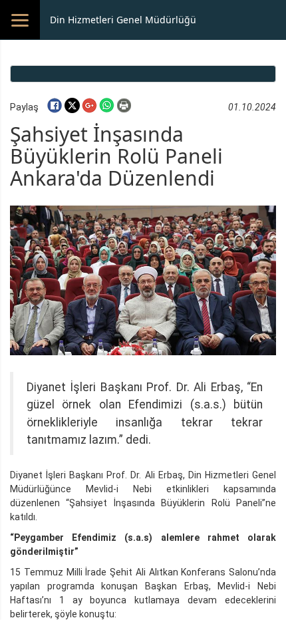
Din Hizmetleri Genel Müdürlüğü (123, 19)
